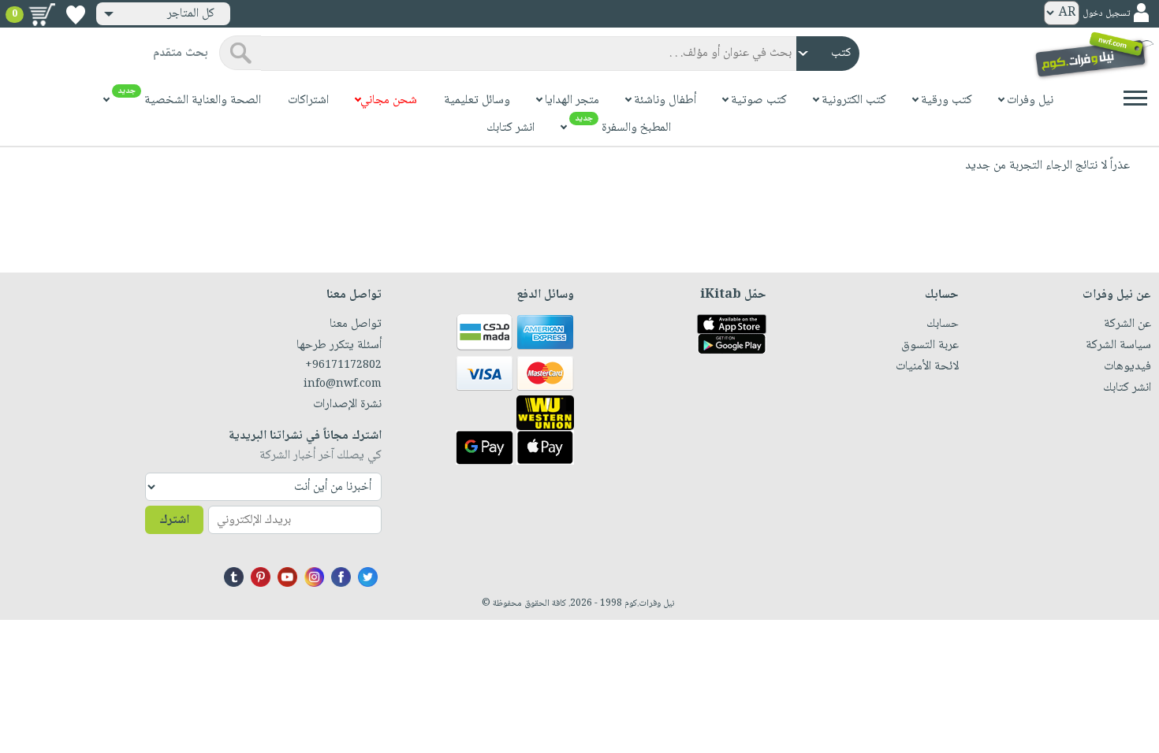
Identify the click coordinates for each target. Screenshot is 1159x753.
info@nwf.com (342, 384)
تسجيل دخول (1106, 14)
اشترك (174, 520)
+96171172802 (343, 365)
